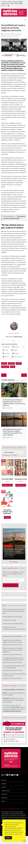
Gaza (22, 160)
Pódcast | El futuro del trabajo (13, 636)
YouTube (8, 5)
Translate (14, 455)
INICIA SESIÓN (19, 3)
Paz (13, 366)
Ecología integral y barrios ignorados (12, 616)
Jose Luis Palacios (7, 34)
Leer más (7, 517)
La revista (3, 1)
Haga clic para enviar (10, 585)
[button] (10, 561)
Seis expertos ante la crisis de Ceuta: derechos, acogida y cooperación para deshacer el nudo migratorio (12, 432)
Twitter (4, 5)
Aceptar (8, 837)
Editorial (5, 693)
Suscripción (15, 1)
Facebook (1, 5)
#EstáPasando (6, 36)
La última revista (5, 3)
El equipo (3, 783)
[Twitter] (14, 341)
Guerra (12, 363)
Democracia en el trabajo (9, 620)
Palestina (5, 366)
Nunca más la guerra (14, 36)
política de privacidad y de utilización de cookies (11, 825)
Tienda (12, 3)
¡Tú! (5, 605)
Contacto (9, 1)
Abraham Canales (8, 437)
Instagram (6, 5)
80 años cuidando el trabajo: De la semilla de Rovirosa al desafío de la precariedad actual (14, 611)
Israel (19, 363)
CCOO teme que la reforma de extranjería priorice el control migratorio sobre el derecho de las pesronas (14, 402)
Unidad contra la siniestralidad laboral (13, 623)
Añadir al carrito (7, 485)
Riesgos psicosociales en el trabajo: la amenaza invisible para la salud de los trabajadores (13, 650)
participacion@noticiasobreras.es (12, 711)
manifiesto (16, 84)
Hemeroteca (4, 797)
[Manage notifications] (24, 841)
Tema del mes (6, 698)
